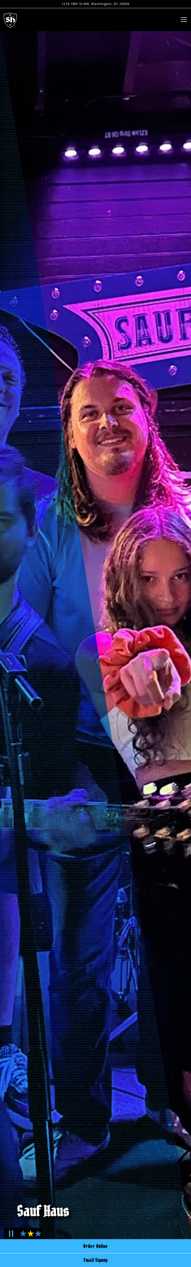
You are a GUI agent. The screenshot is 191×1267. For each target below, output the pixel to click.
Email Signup (96, 1260)
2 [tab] (30, 1236)
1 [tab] (22, 1236)
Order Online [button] (95, 1246)
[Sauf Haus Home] (10, 19)
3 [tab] (37, 1236)
